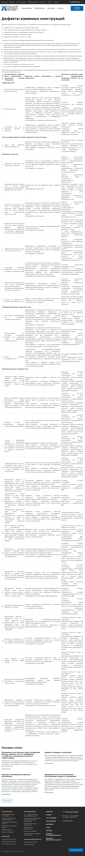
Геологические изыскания (9, 839)
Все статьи (7, 800)
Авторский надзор (29, 844)
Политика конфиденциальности (53, 834)
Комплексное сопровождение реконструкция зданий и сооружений (32, 820)
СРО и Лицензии (21, 2)
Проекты (12, 2)
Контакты (56, 2)
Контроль (60, 8)
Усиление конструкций (30, 831)
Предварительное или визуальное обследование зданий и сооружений (60, 775)
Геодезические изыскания (9, 841)
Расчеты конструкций (7, 832)
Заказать (77, 8)
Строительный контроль (32, 839)
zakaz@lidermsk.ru (68, 821)
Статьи (50, 2)
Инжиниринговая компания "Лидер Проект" (10, 8)
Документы (42, 2)
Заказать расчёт (75, 850)
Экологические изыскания (9, 843)
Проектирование (39, 8)
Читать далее (6, 769)
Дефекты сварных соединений (58, 752)
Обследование (27, 8)
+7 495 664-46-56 (74, 2)
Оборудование (32, 2)
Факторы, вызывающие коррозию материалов (16, 775)
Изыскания (51, 8)
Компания (4, 2)
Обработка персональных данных (53, 839)
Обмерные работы (7, 829)
